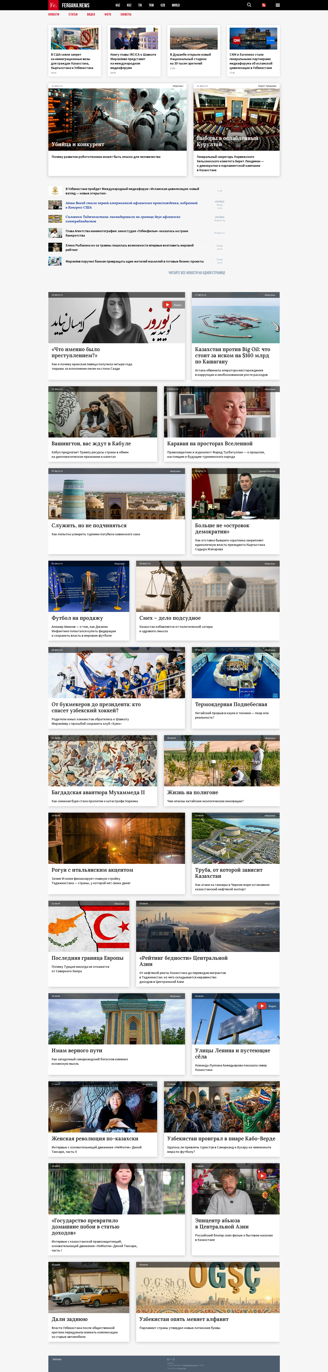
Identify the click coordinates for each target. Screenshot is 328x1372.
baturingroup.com (190, 1365)
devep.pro (182, 1368)
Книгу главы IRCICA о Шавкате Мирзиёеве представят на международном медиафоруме (133, 61)
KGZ (129, 5)
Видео (91, 14)
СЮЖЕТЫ (126, 14)
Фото (108, 14)
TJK (140, 5)
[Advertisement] (256, 237)
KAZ (118, 5)
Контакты (57, 1359)
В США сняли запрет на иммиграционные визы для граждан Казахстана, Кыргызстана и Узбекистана (72, 61)
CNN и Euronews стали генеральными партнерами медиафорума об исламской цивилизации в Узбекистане (251, 61)
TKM (151, 5)
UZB (163, 5)
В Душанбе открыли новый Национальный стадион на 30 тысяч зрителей (190, 58)
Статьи (73, 14)
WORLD (176, 5)
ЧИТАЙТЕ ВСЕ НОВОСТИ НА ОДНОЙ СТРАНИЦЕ (197, 272)
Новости (53, 14)
